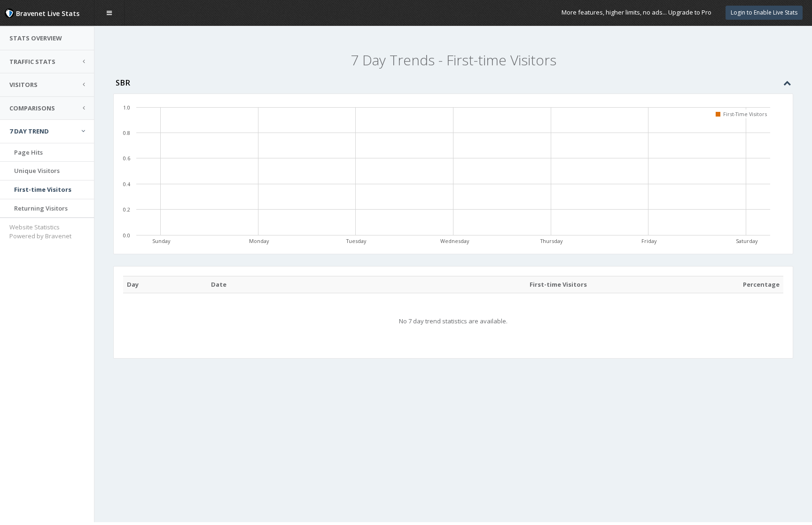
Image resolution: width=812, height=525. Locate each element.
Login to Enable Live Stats (764, 12)
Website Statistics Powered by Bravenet (40, 231)
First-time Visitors (42, 189)
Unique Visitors (37, 170)
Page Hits (28, 152)
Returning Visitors (41, 208)
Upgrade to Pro (689, 12)
